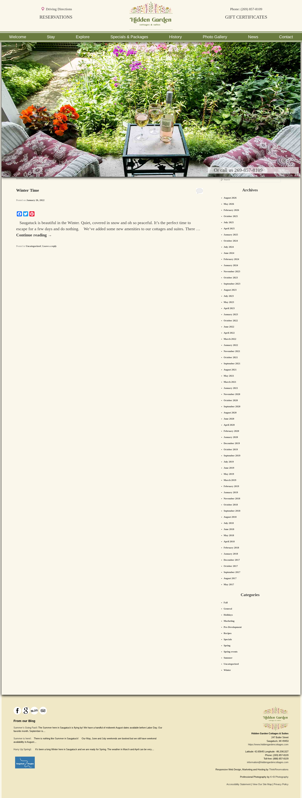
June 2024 (229, 253)
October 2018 (231, 504)
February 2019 (231, 486)
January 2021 (231, 388)
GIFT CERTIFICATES (246, 17)
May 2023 (229, 302)
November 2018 (232, 498)
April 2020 (229, 425)
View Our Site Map (262, 784)
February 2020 (231, 431)
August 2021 (230, 369)
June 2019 (229, 468)
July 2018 (229, 523)
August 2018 (230, 517)
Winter (227, 670)
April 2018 (229, 541)
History (175, 36)
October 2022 (231, 320)
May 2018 (229, 535)
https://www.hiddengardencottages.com (268, 744)
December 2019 (232, 443)
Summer (228, 658)
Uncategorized (33, 246)
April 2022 (229, 333)
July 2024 (229, 247)
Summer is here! (22, 738)
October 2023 (231, 277)
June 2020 (229, 418)
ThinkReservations (278, 769)
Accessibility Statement (238, 784)
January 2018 (231, 554)
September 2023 (232, 283)
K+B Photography (279, 776)
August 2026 (230, 198)
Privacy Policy (281, 784)
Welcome (17, 36)
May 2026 (229, 204)
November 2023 (232, 271)
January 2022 (231, 345)
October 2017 (231, 566)
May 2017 (229, 584)
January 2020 (231, 437)
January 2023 (231, 314)
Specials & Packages (129, 36)
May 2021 (229, 376)
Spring (227, 645)
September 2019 (232, 455)
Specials (228, 639)
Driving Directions (59, 9)
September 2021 (232, 363)
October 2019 (231, 449)
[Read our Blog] (34, 710)
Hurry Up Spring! (22, 749)
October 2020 (231, 400)
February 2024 (231, 259)
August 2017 (230, 578)
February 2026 (231, 210)
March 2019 (230, 480)
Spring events (231, 651)
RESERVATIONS (55, 17)
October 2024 (231, 241)
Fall (226, 602)
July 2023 (229, 296)
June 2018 (229, 529)
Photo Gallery (215, 36)
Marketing (229, 621)
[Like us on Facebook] (17, 710)
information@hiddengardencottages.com (267, 762)
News (253, 36)
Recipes (228, 633)
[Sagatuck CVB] (25, 769)
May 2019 (229, 474)
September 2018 (232, 511)
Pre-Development (233, 627)
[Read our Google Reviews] (26, 710)
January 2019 (231, 492)
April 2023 (229, 308)
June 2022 (229, 326)
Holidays (228, 615)
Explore (82, 36)
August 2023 (230, 290)
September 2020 (232, 406)
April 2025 (229, 228)
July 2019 (229, 461)
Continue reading (34, 235)
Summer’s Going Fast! (25, 727)
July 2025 (229, 222)
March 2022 (230, 339)
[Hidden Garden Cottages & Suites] (151, 28)
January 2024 (231, 265)
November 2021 (232, 351)
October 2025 (231, 216)
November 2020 (232, 394)
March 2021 (230, 382)
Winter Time (27, 190)
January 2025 (231, 234)
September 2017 (232, 572)
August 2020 (230, 412)
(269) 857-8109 (251, 9)
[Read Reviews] (43, 710)
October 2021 (231, 357)
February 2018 (231, 547)
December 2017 (232, 560)
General (228, 608)
